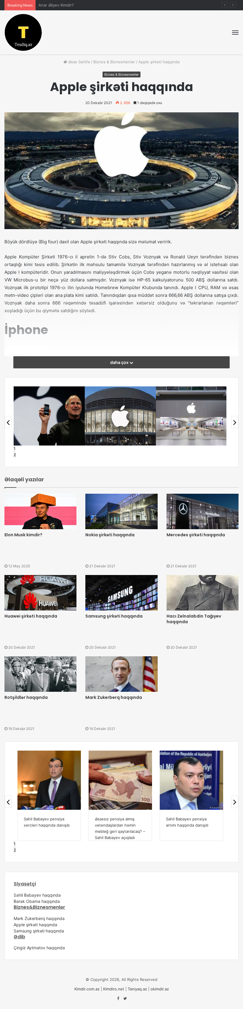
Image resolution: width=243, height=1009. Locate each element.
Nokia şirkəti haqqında (110, 535)
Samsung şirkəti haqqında (114, 616)
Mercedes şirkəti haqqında (196, 535)
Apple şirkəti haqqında (35, 924)
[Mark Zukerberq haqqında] (121, 674)
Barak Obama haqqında (37, 901)
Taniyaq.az (137, 989)
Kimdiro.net (113, 989)
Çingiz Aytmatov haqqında (39, 947)
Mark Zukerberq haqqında (113, 697)
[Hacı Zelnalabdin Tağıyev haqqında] (203, 592)
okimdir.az (160, 989)
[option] (49, 416)
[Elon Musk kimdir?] (40, 511)
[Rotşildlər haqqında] (40, 674)
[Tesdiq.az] (23, 32)
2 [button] (15, 454)
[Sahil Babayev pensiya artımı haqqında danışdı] (191, 780)
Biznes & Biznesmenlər (114, 61)
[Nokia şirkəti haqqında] (121, 511)
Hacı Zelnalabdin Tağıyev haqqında (194, 619)
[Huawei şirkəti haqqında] (40, 592)
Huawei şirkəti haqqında (30, 616)
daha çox (120, 362)
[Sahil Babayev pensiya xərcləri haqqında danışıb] (49, 780)
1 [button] (14, 448)
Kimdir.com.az (87, 989)
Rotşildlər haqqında (26, 697)
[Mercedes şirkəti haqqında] (203, 511)
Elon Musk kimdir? (23, 535)
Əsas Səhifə (78, 61)
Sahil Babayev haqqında (37, 895)
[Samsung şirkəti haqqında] (121, 592)
